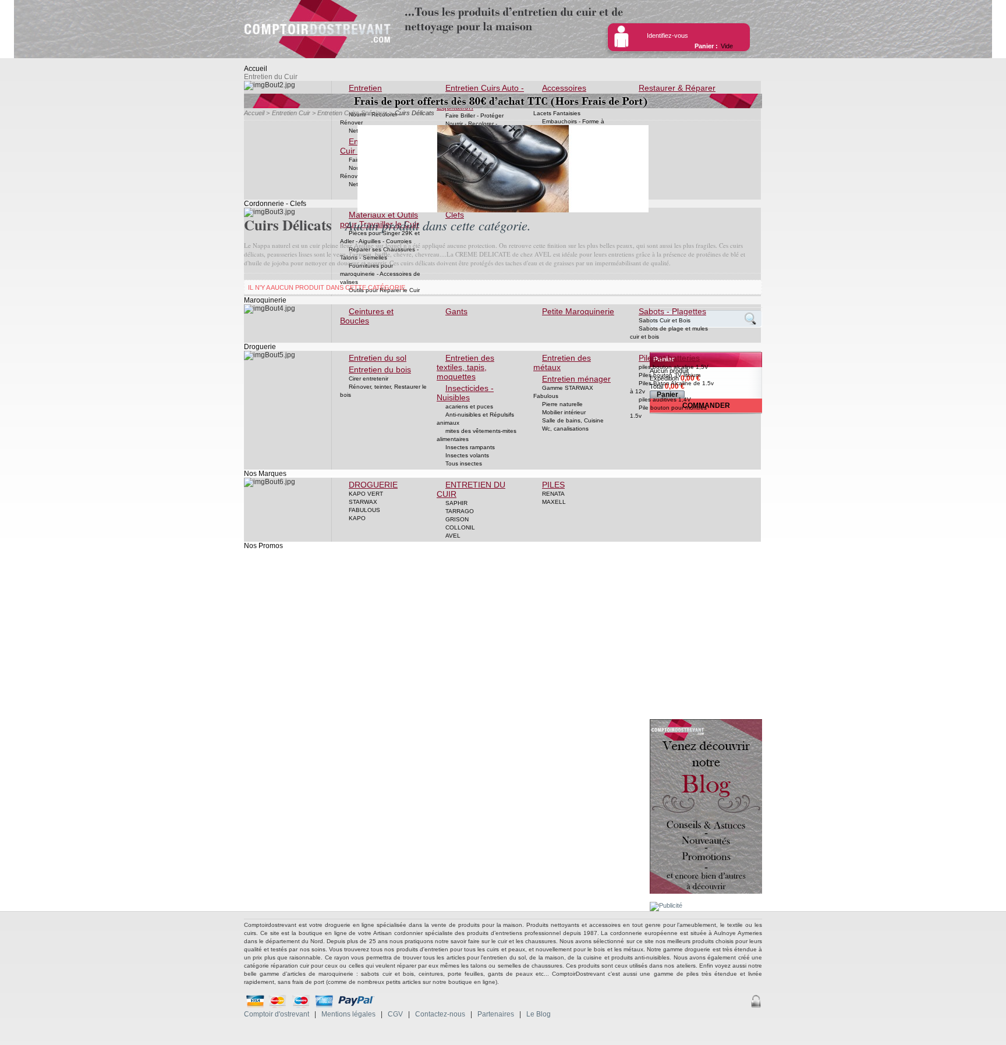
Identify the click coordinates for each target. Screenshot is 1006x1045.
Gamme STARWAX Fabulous (563, 392)
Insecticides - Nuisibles (465, 392)
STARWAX (363, 502)
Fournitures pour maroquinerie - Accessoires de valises (380, 273)
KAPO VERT (366, 493)
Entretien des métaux (562, 362)
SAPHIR (456, 503)
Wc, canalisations (565, 428)
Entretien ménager (576, 378)
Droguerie (260, 347)
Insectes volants (467, 455)
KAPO (357, 518)
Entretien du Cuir (270, 77)
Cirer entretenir (368, 378)
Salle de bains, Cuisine (573, 420)
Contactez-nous (440, 1014)
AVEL (453, 535)
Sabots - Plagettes (672, 311)
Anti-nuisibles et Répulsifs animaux (475, 418)
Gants (456, 311)
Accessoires (564, 88)
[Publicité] (666, 905)
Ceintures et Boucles (367, 316)
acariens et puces (469, 406)
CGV (395, 1014)
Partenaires (495, 1014)
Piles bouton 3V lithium (669, 375)
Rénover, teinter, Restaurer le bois (383, 390)
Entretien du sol (377, 357)
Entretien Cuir (291, 112)
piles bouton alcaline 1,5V (674, 367)
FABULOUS (364, 510)
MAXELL (554, 502)
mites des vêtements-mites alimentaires (476, 435)
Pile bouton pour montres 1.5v (668, 411)
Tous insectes (463, 463)
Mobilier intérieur (564, 412)
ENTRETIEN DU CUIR (471, 489)
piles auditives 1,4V (665, 399)
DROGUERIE (373, 484)
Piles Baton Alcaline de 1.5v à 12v (672, 387)
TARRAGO (459, 511)
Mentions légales (348, 1014)
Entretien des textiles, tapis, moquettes (465, 367)
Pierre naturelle (562, 404)
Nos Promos (263, 546)
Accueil (255, 69)
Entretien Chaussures (362, 92)
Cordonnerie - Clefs (275, 204)
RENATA (553, 493)
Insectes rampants (470, 447)
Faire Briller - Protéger (474, 115)
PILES (553, 484)
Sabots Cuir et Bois (664, 320)
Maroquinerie (265, 300)
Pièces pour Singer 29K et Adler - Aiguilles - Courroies (380, 237)
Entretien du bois (380, 369)
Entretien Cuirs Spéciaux (352, 112)
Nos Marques (265, 474)
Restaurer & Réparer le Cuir (672, 92)
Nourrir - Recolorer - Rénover (370, 118)
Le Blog (538, 1014)
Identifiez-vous (667, 35)
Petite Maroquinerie (578, 311)
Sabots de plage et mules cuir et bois (669, 332)
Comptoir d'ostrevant (276, 1014)
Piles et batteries (669, 357)
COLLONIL (460, 527)
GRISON (457, 519)
